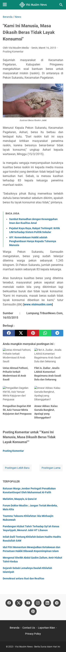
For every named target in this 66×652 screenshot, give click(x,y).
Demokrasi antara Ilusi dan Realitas (23, 578)
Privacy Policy (33, 633)
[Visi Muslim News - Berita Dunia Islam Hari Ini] (33, 5)
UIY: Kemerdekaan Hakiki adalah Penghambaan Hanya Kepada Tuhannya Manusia (32, 241)
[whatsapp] (45, 333)
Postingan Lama (51, 467)
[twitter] (21, 333)
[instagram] (37, 603)
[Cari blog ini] (61, 5)
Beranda (14, 627)
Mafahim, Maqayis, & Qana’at (20, 498)
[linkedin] (47, 603)
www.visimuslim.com (38, 304)
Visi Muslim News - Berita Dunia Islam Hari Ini (37, 646)
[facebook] (9, 333)
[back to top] (58, 643)
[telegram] (57, 333)
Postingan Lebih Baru (17, 467)
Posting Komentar (13, 51)
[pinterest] (33, 333)
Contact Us (28, 627)
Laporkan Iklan (46, 627)
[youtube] (28, 603)
